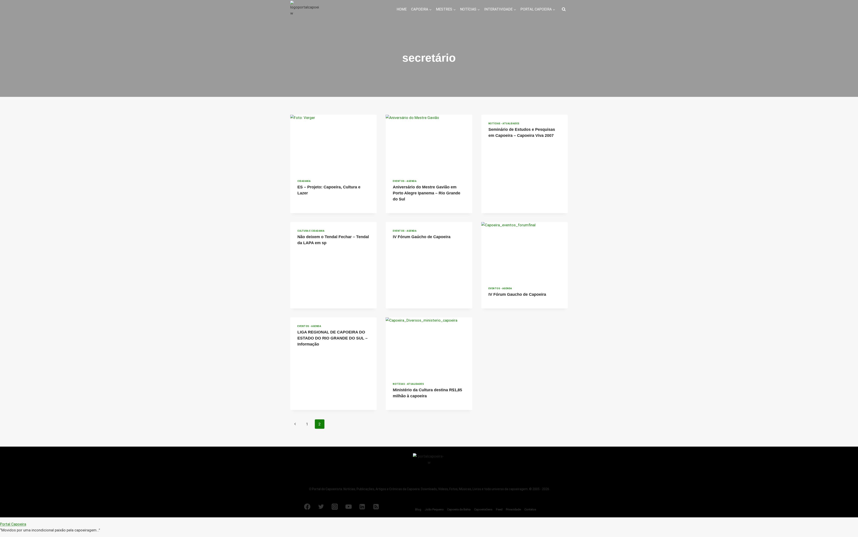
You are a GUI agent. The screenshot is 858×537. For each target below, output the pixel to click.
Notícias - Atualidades (503, 123)
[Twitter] (321, 506)
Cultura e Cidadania (311, 231)
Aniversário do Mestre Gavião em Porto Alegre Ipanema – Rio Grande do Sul (426, 193)
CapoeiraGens (483, 509)
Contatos (530, 509)
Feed (499, 509)
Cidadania (304, 181)
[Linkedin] (362, 506)
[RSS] (376, 506)
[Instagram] (334, 506)
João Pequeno (434, 509)
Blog (418, 509)
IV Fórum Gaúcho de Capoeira (421, 237)
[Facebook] (307, 506)
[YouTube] (348, 506)
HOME (402, 9)
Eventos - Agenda (404, 181)
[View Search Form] (564, 9)
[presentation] (333, 143)
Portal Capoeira (13, 524)
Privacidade (513, 509)
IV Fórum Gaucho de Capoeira (517, 294)
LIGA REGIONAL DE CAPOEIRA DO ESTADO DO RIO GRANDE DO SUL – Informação (332, 338)
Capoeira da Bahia (459, 509)
